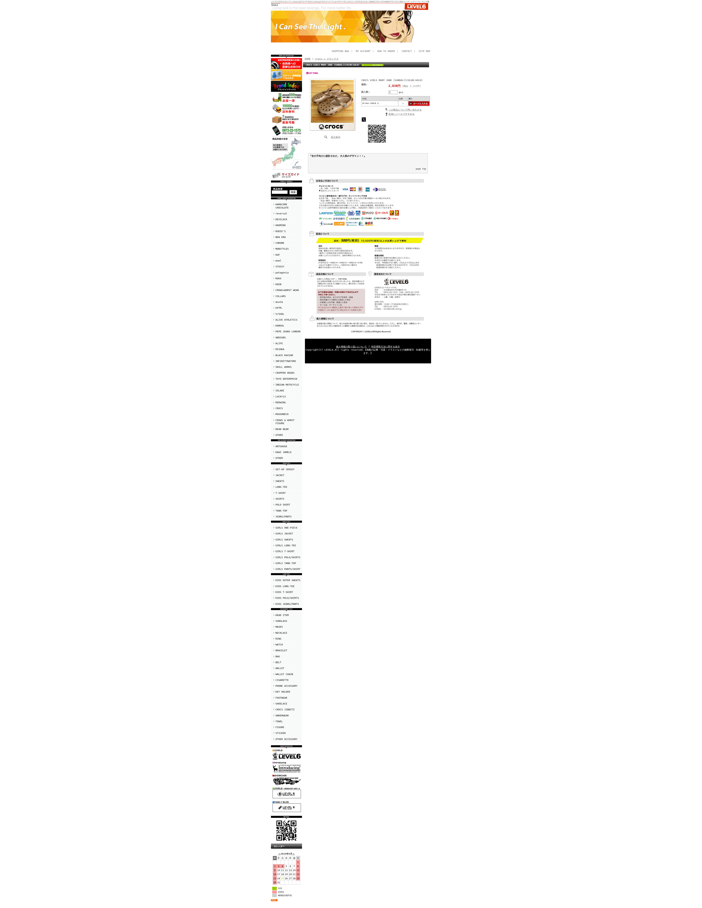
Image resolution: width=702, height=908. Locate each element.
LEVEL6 (274, 5)
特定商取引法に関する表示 (385, 346)
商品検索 (278, 189)
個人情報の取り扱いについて (351, 346)
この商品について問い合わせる (405, 109)
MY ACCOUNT (363, 51)
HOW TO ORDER (386, 51)
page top (421, 169)
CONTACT (407, 51)
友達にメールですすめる (401, 114)
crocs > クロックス (327, 58)
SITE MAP (424, 51)
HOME (308, 58)
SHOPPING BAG (340, 51)
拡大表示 (335, 137)
